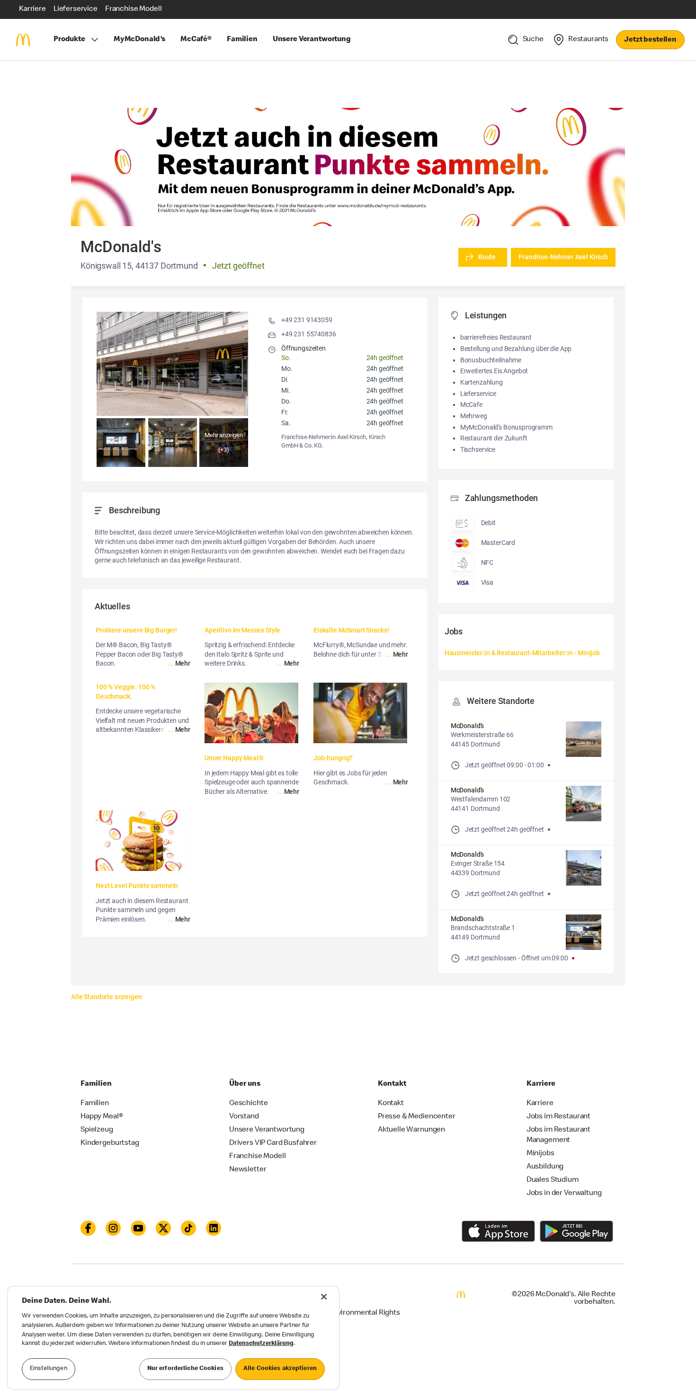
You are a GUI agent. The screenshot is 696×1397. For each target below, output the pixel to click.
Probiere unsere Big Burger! (136, 630)
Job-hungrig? (333, 758)
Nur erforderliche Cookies (185, 1369)
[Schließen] (323, 1296)
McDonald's (467, 725)
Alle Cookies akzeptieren (280, 1369)
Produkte (69, 40)
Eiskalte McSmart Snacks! (351, 630)
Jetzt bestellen (650, 40)
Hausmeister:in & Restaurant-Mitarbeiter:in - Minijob (522, 653)
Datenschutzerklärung (261, 1344)
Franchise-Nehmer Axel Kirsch (563, 257)
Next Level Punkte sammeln (137, 885)
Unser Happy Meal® (234, 758)
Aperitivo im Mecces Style (242, 630)
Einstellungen (48, 1369)
